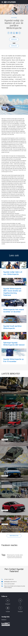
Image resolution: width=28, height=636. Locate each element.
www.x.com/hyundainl (9, 583)
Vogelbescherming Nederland (14, 557)
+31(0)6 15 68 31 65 (8, 579)
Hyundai (17, 555)
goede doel (19, 556)
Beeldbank (3, 619)
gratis (14, 556)
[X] (11, 33)
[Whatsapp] (19, 33)
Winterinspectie (11, 555)
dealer (21, 555)
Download (14, 39)
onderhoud (9, 556)
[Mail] (17, 33)
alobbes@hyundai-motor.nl (10, 581)
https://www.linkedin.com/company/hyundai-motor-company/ (14, 586)
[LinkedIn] (14, 33)
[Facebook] (8, 33)
